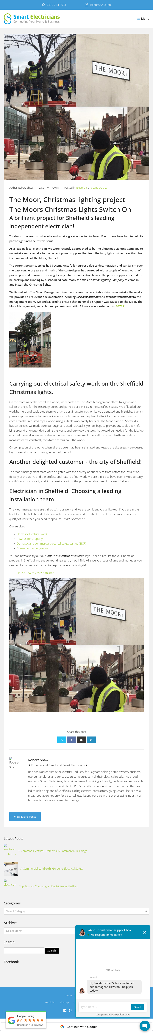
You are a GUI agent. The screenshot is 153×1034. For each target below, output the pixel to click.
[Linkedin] (91, 739)
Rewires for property (30, 538)
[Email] (81, 739)
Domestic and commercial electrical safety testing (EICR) (51, 543)
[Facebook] (71, 739)
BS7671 (121, 306)
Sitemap (64, 1002)
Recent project (98, 187)
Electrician (82, 187)
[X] (61, 739)
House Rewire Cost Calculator (35, 573)
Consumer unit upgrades (32, 548)
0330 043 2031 (56, 5)
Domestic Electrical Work (32, 534)
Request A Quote (101, 5)
